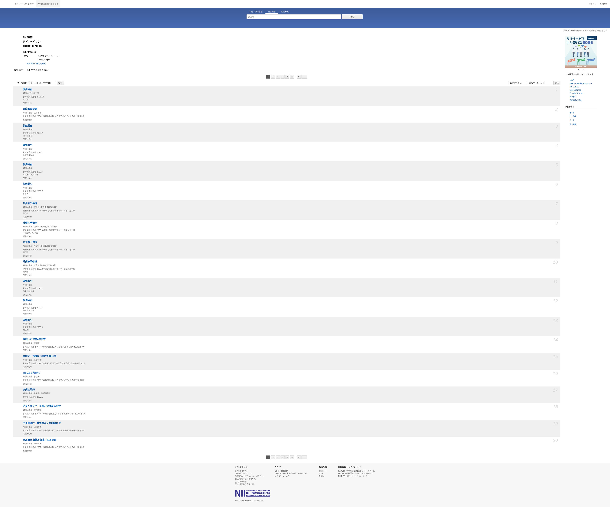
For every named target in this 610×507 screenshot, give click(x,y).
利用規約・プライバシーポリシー (249, 476)
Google (573, 97)
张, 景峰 (573, 116)
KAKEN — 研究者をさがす (581, 83)
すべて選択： (23, 83)
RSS (321, 473)
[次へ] (304, 77)
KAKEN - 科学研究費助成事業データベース (356, 471)
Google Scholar (576, 93)
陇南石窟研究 (30, 108)
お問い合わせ (241, 481)
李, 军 (572, 112)
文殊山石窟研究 (31, 373)
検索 (352, 16)
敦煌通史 (27, 125)
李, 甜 (572, 120)
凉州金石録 (29, 389)
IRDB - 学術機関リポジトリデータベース (355, 473)
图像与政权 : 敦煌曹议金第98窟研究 (42, 423)
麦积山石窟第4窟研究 (34, 339)
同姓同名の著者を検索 (36, 63)
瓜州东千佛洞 (30, 203)
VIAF (572, 80)
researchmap (575, 90)
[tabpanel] (581, 52)
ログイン (592, 4)
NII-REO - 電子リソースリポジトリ (353, 476)
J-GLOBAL (574, 87)
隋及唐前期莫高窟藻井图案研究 (39, 439)
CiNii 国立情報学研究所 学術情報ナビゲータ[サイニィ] (6, 4)
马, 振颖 (573, 124)
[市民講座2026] (581, 52)
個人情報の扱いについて (245, 479)
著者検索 (272, 11)
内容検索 (285, 11)
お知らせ (322, 471)
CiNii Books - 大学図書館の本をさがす (291, 473)
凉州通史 (27, 89)
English (603, 4)
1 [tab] (579, 69)
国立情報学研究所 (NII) (244, 484)
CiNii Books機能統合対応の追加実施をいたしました (585, 30)
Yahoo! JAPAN (576, 100)
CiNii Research (281, 471)
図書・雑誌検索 (255, 11)
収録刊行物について (243, 473)
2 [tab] (584, 69)
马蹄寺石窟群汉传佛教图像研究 (39, 356)
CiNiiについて (241, 471)
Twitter (321, 476)
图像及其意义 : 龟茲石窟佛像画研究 (42, 406)
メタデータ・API (282, 476)
